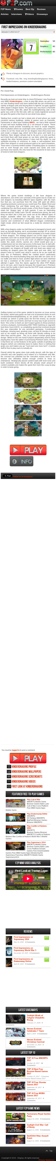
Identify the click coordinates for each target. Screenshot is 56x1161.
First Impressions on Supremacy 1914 (23, 938)
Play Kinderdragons (28, 758)
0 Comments (35, 953)
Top (50, 1151)
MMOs (32, 122)
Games (19, 9)
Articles (5, 14)
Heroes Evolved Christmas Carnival (36, 1041)
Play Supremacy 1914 (36, 842)
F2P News (6, 9)
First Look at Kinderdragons (27, 787)
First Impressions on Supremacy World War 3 (25, 949)
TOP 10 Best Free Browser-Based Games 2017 (37, 1071)
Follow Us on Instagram (23, 477)
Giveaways (42, 14)
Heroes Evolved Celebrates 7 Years (35, 1030)
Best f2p (30, 9)
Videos (30, 14)
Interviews (16, 14)
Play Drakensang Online (37, 814)
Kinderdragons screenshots (27, 777)
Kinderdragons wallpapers (26, 772)
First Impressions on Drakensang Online (23, 960)
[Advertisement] (28, 606)
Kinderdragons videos (24, 782)
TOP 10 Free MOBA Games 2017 (36, 1094)
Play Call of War (33, 800)
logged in (16, 750)
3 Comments (30, 942)
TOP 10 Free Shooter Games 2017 (36, 1083)
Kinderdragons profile (24, 767)
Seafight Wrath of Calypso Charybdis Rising (35, 1017)
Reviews (41, 9)
